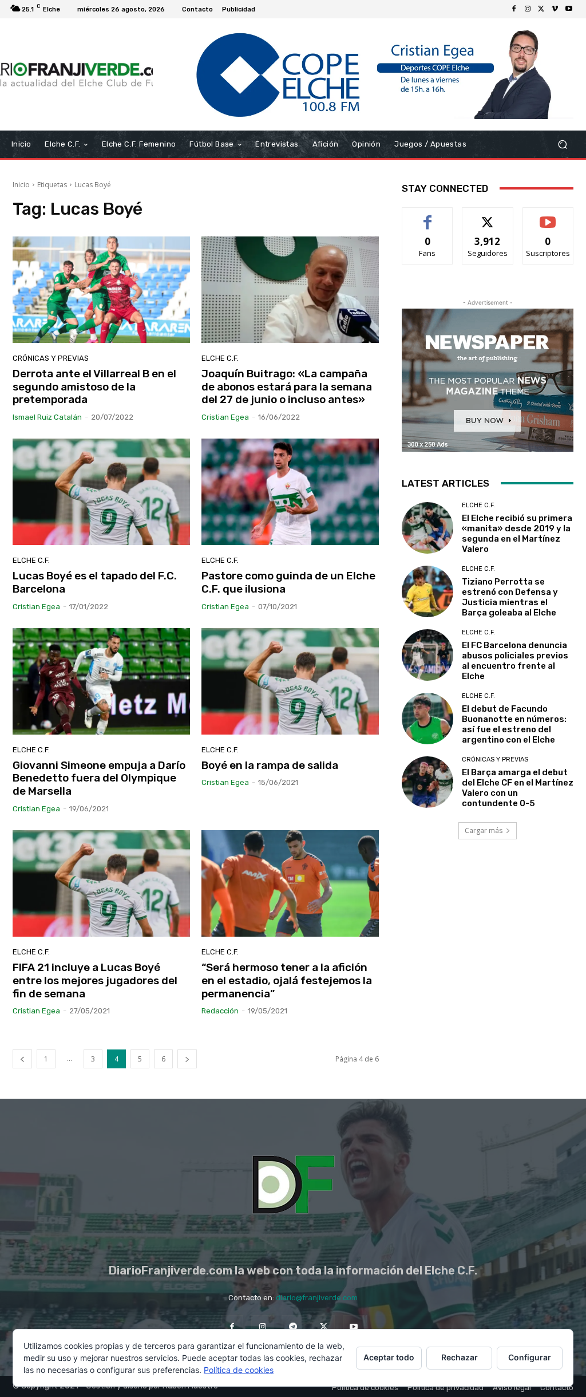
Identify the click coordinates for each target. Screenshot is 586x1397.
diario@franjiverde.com (317, 1297)
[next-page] (187, 1058)
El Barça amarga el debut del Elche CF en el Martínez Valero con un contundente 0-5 (517, 787)
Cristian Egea (225, 417)
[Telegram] (293, 1326)
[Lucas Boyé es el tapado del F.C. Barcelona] (101, 492)
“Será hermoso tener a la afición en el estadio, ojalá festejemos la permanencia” (286, 980)
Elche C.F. (220, 358)
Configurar (529, 1357)
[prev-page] (22, 1058)
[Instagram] (527, 9)
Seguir (488, 216)
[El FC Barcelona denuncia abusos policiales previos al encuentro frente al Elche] (427, 655)
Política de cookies (239, 1370)
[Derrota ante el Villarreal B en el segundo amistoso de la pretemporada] (101, 289)
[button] (562, 144)
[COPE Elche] (363, 74)
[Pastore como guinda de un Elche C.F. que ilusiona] (290, 492)
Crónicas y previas (51, 358)
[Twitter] (541, 9)
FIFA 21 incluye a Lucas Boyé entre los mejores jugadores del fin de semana (95, 980)
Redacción (220, 1011)
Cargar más (483, 830)
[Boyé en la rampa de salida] (290, 681)
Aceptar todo (388, 1357)
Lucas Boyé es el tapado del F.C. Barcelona (95, 582)
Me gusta (427, 216)
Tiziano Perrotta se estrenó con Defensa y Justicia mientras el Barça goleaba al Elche (510, 597)
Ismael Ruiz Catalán (47, 417)
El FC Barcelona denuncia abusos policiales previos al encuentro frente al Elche (515, 660)
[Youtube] (569, 9)
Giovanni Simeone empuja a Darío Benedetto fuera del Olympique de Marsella (99, 778)
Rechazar (459, 1357)
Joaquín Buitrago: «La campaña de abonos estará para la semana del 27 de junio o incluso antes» (286, 387)
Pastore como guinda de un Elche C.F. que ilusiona (288, 582)
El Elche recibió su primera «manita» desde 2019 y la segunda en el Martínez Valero (517, 533)
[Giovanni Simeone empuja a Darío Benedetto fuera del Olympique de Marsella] (101, 681)
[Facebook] (514, 9)
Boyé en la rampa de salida (269, 765)
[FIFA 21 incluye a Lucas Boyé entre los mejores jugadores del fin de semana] (101, 883)
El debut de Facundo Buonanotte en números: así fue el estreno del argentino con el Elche (514, 724)
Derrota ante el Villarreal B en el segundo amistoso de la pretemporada (94, 387)
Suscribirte (547, 216)
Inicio (21, 185)
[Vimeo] (555, 9)
